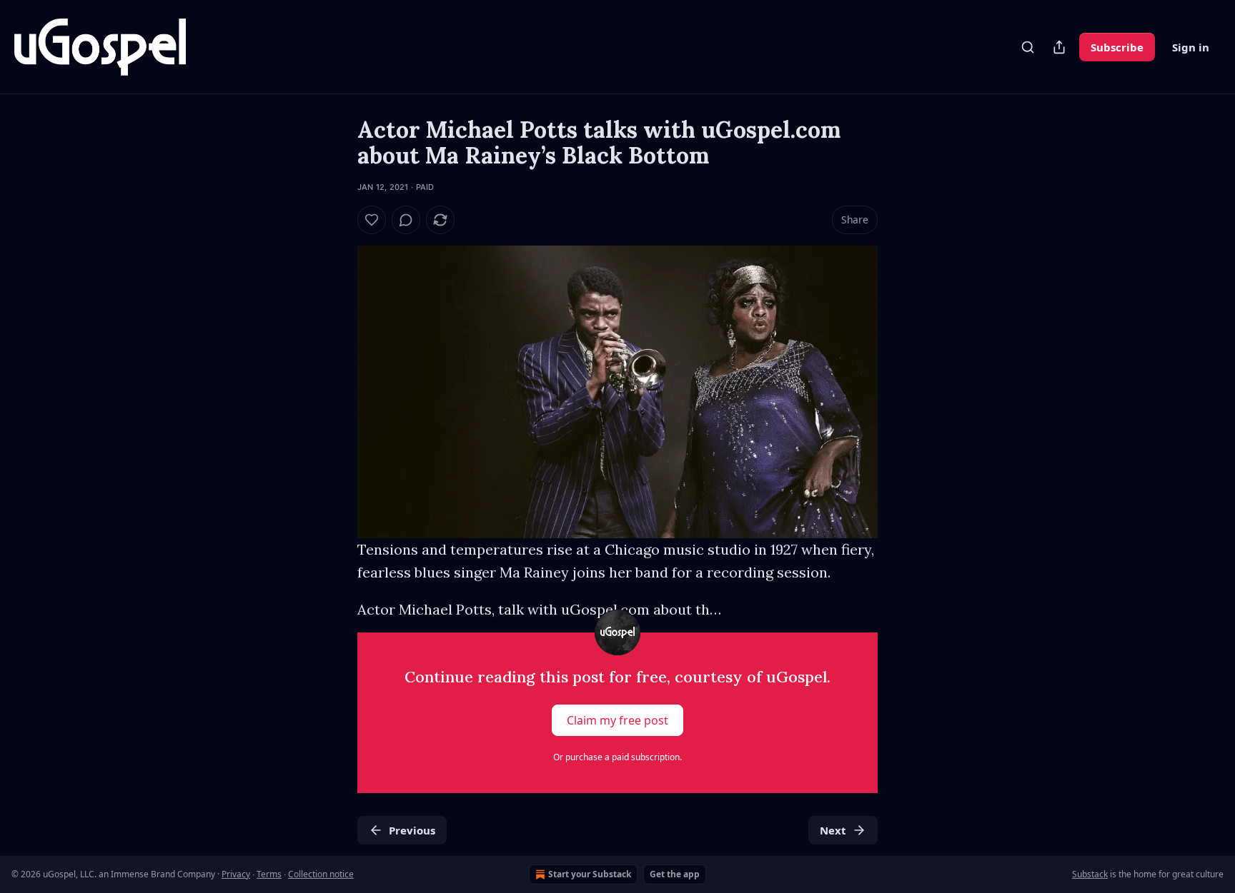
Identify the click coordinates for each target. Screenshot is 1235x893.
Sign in (1190, 47)
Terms (269, 874)
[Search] (1027, 47)
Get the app (675, 874)
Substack (1090, 874)
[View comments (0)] (406, 220)
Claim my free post (617, 720)
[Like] (371, 220)
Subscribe (1117, 47)
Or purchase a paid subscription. (617, 757)
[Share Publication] (1059, 47)
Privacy (236, 874)
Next (833, 830)
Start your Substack (589, 874)
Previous (412, 830)
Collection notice (321, 874)
